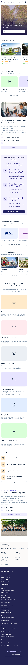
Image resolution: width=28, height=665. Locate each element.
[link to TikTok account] (11, 645)
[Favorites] (22, 2)
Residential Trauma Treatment (8, 614)
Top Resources (5, 620)
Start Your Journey (13, 211)
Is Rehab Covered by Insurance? (8, 625)
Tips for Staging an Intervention (8, 627)
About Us (3, 638)
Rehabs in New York (5, 577)
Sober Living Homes (5, 592)
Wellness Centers (5, 595)
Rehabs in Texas (4, 579)
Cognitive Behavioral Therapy (7, 590)
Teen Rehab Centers (5, 610)
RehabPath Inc (17, 654)
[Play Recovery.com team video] (14, 109)
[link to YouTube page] (8, 645)
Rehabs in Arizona (5, 581)
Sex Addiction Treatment (7, 615)
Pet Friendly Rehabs (5, 597)
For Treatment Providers (7, 631)
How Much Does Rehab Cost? (8, 628)
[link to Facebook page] (17, 645)
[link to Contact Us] (1, 645)
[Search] (19, 2)
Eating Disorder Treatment (7, 605)
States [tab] (14, 548)
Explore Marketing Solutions (7, 636)
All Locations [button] (14, 275)
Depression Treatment (6, 607)
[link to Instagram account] (14, 645)
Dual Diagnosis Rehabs (6, 612)
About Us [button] (14, 147)
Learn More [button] (14, 482)
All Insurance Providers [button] (14, 244)
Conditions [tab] (21, 548)
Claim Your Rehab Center (6, 634)
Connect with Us (5, 643)
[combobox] (14, 31)
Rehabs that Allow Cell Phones (8, 599)
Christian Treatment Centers (7, 617)
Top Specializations (6, 602)
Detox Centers (4, 588)
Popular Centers (5, 584)
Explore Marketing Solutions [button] (14, 514)
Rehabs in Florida (5, 574)
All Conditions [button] (14, 95)
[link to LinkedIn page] (4, 645)
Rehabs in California (5, 575)
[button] (25, 2)
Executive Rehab (4, 608)
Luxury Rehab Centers (6, 587)
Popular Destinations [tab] (6, 548)
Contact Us (3, 639)
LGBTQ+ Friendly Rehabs (6, 594)
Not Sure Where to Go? (7, 571)
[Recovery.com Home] (7, 2)
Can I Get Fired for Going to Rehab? (9, 623)
